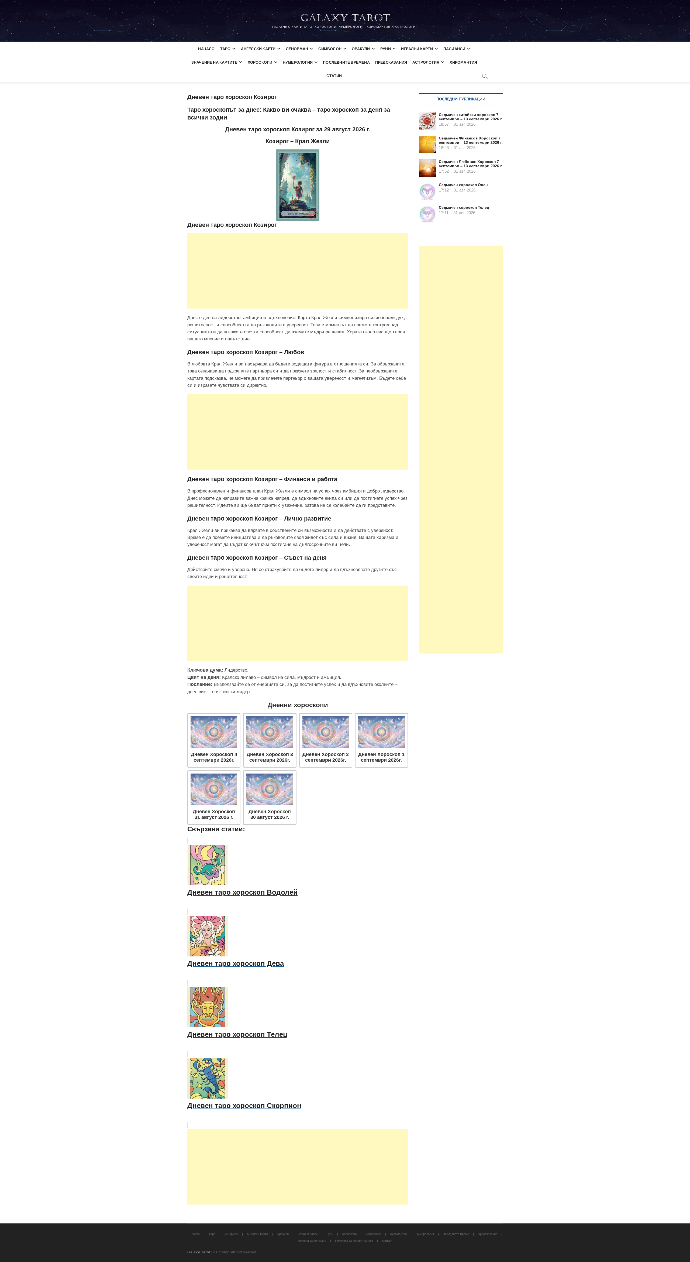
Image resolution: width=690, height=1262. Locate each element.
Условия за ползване (312, 1240)
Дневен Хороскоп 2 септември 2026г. (325, 757)
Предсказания (391, 62)
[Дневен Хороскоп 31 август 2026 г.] (214, 789)
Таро (225, 48)
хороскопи (311, 705)
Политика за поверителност (354, 1240)
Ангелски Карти (258, 48)
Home (196, 1234)
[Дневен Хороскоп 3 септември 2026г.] (269, 732)
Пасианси (454, 48)
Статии (334, 75)
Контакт (387, 1240)
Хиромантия (463, 62)
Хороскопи (260, 62)
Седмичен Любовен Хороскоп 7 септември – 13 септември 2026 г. (471, 163)
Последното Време (456, 1234)
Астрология (425, 62)
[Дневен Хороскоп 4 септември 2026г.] (214, 732)
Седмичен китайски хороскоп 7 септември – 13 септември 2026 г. (471, 116)
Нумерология (298, 62)
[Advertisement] (297, 271)
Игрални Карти (417, 48)
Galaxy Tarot (345, 18)
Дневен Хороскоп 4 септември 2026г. (214, 757)
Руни (385, 48)
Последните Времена (346, 62)
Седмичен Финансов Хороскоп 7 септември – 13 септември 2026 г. (471, 140)
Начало (206, 48)
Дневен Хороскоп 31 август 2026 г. (214, 814)
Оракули (361, 48)
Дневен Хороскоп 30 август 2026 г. (270, 814)
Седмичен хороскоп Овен (463, 185)
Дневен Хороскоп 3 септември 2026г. (270, 757)
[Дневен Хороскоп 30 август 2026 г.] (269, 789)
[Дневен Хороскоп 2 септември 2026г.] (325, 732)
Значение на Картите (214, 62)
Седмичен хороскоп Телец (464, 207)
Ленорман (297, 48)
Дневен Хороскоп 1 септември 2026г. (381, 757)
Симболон (329, 48)
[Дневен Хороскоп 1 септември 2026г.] (381, 732)
